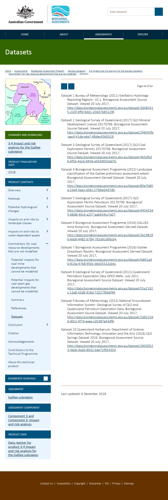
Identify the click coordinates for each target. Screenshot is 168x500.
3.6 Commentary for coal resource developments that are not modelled (47, 243)
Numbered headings (21, 378)
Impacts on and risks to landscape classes (23, 221)
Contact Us (46, 483)
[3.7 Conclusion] (71, 86)
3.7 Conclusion (47, 324)
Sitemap (129, 483)
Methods (14, 198)
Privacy (116, 483)
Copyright (79, 483)
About (64, 34)
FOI (107, 483)
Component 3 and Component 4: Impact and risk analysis (23, 420)
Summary (17, 300)
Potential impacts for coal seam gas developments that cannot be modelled (25, 285)
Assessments (103, 34)
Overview (14, 190)
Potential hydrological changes (22, 209)
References (18, 308)
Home (25, 34)
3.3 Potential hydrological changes (47, 206)
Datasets (17, 316)
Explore (143, 34)
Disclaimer (95, 483)
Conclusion (15, 325)
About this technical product (21, 364)
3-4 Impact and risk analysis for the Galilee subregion (115, 71)
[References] (64, 86)
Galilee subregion (76, 71)
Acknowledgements (21, 341)
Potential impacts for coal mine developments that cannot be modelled (25, 265)
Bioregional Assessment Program (47, 71)
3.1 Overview (47, 189)
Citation (13, 333)
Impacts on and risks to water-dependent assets (24, 233)
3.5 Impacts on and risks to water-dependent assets (47, 231)
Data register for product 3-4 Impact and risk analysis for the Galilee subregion (23, 449)
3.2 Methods (47, 198)
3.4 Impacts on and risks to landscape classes (47, 219)
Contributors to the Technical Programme (22, 352)
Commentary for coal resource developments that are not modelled (42, 74)
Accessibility (63, 483)
